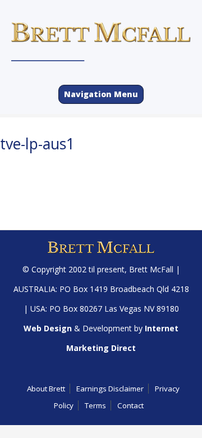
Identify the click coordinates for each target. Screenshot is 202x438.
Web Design (48, 328)
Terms (95, 405)
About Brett (46, 389)
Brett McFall (151, 269)
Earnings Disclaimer (110, 389)
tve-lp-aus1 (37, 144)
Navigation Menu (101, 94)
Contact (130, 405)
